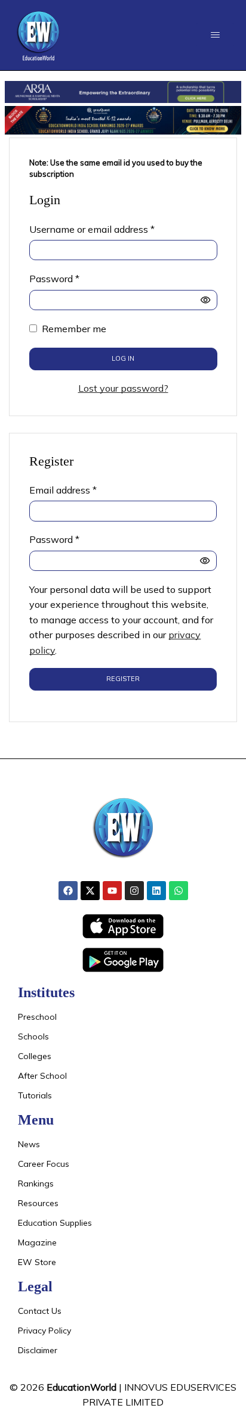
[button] (215, 34)
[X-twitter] (90, 890)
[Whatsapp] (178, 890)
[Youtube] (112, 890)
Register (123, 679)
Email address (63, 489)
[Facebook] (68, 890)
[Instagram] (134, 890)
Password (54, 278)
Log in (123, 358)
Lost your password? (123, 388)
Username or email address (92, 228)
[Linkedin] (156, 890)
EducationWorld (81, 1387)
